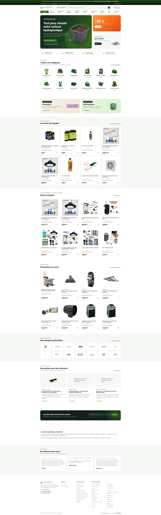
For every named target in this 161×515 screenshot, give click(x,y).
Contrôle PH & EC (102, 12)
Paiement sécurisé (80, 490)
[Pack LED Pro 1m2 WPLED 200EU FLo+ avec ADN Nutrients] (50, 165)
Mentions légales (79, 486)
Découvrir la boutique (50, 40)
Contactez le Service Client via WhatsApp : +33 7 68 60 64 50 (106, 1)
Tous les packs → (117, 195)
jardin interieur (110, 501)
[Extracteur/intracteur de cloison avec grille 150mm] (111, 165)
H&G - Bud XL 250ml (66, 175)
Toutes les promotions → (115, 267)
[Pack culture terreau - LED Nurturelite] (50, 237)
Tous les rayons (44, 12)
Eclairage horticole (69, 12)
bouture (93, 488)
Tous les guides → (117, 370)
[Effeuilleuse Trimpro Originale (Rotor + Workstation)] (90, 279)
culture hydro (110, 497)
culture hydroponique (96, 484)
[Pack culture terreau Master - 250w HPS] (90, 237)
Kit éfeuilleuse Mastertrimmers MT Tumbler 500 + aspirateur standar (48, 290)
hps (92, 507)
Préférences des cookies (105, 513)
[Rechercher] (109, 7)
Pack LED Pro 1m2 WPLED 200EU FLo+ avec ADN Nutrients (49, 176)
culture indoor (94, 494)
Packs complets (52, 12)
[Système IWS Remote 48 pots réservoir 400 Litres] (70, 279)
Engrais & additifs (77, 12)
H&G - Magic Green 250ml (87, 145)
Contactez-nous (79, 499)
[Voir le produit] (57, 152)
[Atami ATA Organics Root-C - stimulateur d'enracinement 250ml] (50, 135)
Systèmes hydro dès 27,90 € (51, 44)
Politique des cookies (80, 497)
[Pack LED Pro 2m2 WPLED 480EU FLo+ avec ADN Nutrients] (111, 135)
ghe (92, 503)
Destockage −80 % (116, 12)
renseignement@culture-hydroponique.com (47, 492)
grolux (108, 503)
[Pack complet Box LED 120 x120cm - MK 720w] (90, 207)
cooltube (109, 499)
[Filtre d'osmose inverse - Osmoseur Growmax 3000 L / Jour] (50, 311)
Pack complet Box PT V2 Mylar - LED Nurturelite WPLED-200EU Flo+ (69, 248)
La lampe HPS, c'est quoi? (97, 501)
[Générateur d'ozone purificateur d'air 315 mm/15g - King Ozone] (70, 311)
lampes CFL (94, 495)
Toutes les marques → (116, 340)
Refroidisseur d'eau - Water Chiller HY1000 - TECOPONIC (109, 321)
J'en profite (97, 26)
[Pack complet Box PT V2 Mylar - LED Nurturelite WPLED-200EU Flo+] (70, 237)
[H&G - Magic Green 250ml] (90, 135)
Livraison (78, 484)
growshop (94, 499)
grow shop (94, 505)
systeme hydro (110, 507)
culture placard (95, 486)
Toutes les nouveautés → (115, 123)
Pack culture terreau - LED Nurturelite (49, 247)
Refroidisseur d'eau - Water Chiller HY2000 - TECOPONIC (89, 321)
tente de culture (95, 490)
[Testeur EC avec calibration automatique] (90, 165)
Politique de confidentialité (81, 494)
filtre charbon (94, 497)
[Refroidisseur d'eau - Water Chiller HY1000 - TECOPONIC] (111, 311)
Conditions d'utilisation (81, 492)
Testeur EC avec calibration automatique (90, 175)
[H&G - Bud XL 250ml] (70, 165)
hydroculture (109, 484)
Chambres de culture (61, 12)
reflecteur (109, 490)
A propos (78, 488)
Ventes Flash (109, 12)
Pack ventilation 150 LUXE (107, 247)
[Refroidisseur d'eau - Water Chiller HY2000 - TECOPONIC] (90, 311)
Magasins (78, 501)
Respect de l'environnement (82, 495)
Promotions (63, 484)
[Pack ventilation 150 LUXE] (111, 237)
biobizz (93, 492)
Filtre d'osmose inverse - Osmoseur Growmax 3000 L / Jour (48, 321)
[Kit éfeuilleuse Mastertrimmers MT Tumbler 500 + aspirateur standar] (50, 279)
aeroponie (109, 495)
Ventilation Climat (85, 12)
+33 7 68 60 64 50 (117, 3)
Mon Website (118, 513)
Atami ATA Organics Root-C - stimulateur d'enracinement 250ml (49, 146)
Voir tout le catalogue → (116, 64)
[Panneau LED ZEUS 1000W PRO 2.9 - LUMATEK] (111, 279)
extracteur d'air (110, 505)
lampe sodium (110, 488)
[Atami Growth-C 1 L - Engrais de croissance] (70, 135)
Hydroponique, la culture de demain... (112, 493)
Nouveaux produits (65, 486)
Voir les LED (98, 43)
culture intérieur (110, 486)
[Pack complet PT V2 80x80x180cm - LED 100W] (111, 207)
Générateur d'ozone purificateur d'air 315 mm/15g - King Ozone (70, 321)
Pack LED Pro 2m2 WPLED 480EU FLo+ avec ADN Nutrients (110, 146)
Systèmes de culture (94, 12)
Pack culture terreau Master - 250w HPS (90, 247)
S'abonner (114, 414)
